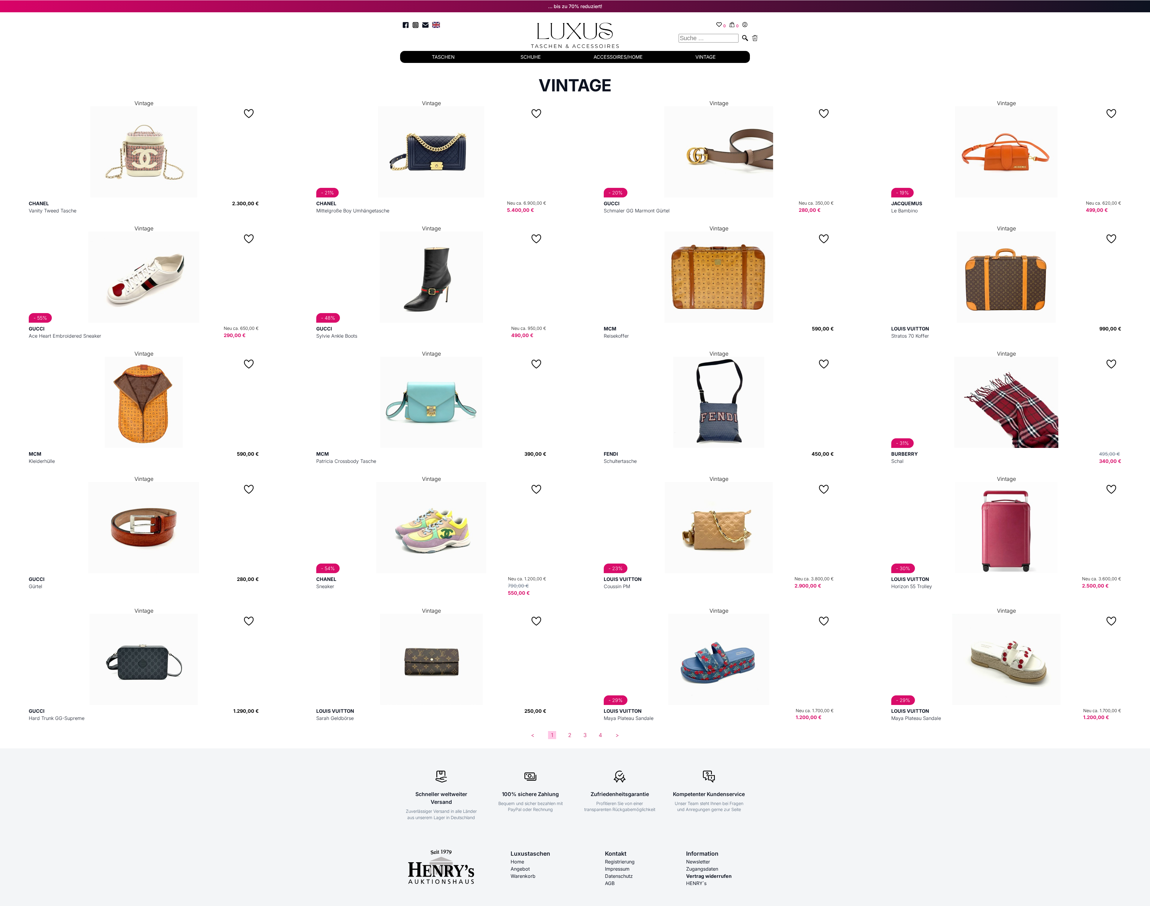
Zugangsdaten (702, 869)
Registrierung (620, 862)
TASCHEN (443, 57)
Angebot (520, 869)
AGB (610, 883)
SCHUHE (530, 57)
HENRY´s (696, 883)
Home (517, 862)
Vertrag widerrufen (709, 876)
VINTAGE (705, 57)
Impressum (617, 869)
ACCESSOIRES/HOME (618, 57)
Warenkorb (523, 876)
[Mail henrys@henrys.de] (425, 26)
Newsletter (698, 862)
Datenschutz (619, 876)
